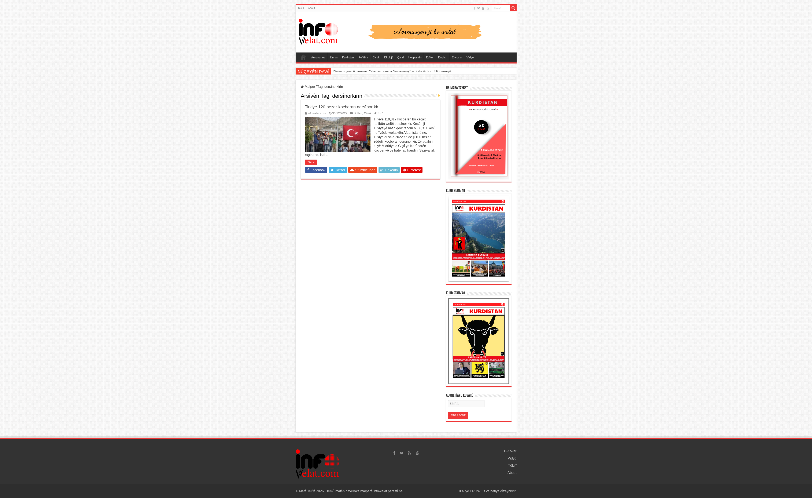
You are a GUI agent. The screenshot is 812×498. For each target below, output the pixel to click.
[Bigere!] (513, 8)
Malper (309, 86)
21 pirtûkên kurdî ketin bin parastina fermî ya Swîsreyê (369, 71)
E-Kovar (457, 57)
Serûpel (303, 56)
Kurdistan (348, 57)
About (311, 8)
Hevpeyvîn (414, 57)
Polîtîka (363, 57)
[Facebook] (474, 8)
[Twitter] (478, 8)
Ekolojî (388, 57)
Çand (400, 57)
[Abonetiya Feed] (439, 95)
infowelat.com (317, 113)
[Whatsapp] (488, 8)
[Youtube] (483, 8)
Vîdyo (470, 57)
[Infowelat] (406, 31)
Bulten (358, 113)
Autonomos (318, 57)
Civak (376, 57)
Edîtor (429, 57)
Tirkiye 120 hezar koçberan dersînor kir (341, 107)
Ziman (333, 57)
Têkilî (301, 8)
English (442, 57)
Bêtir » (310, 162)
